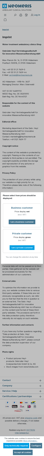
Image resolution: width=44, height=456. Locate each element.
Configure (36, 445)
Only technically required (16, 445)
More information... (30, 441)
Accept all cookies (22, 452)
